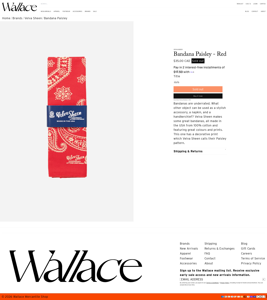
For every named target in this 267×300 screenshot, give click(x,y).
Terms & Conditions (212, 283)
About (208, 263)
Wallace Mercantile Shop (30, 296)
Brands (17, 18)
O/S (177, 82)
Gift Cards (248, 248)
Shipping (210, 243)
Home (6, 18)
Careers (246, 253)
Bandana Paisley (55, 18)
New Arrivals (189, 248)
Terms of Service (253, 258)
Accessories (188, 263)
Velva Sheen (33, 18)
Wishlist (240, 4)
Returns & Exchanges (219, 248)
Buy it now (198, 96)
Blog (244, 243)
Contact (210, 258)
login (256, 4)
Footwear (186, 258)
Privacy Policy (251, 263)
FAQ (207, 253)
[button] (263, 4)
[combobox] (135, 4)
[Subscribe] (263, 279)
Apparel (185, 253)
